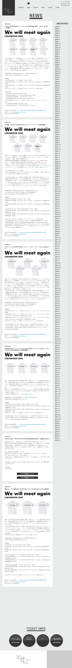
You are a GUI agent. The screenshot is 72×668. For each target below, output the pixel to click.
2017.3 (57, 256)
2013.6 (57, 351)
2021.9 (57, 151)
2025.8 (57, 52)
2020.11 (57, 164)
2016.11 (57, 265)
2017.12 (57, 237)
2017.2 (57, 259)
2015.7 (57, 299)
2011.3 (57, 408)
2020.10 (57, 166)
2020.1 (57, 185)
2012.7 (57, 375)
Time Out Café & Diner (65, 5)
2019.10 (57, 191)
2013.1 (57, 362)
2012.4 (57, 381)
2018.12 (57, 212)
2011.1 (57, 413)
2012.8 (57, 372)
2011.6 (57, 402)
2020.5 (57, 176)
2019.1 (57, 210)
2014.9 (57, 320)
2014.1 (57, 337)
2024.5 (57, 83)
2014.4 (57, 330)
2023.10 (57, 98)
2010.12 (57, 415)
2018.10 (57, 216)
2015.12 (57, 288)
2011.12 (57, 389)
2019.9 (57, 193)
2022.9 (57, 126)
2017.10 (57, 242)
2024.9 (57, 75)
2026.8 (57, 26)
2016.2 (57, 284)
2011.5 (57, 404)
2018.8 (57, 221)
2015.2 (57, 309)
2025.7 (57, 54)
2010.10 (57, 419)
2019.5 (57, 202)
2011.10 (57, 394)
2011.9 (57, 396)
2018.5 (57, 227)
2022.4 (57, 136)
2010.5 (57, 429)
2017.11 (57, 240)
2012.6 (57, 377)
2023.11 (57, 96)
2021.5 (57, 153)
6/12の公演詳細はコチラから (27, 477)
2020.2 (57, 183)
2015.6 (57, 301)
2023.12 (57, 94)
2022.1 (57, 143)
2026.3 (57, 37)
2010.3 (57, 434)
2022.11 (57, 121)
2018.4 (57, 229)
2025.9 (57, 50)
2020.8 (57, 170)
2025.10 (57, 48)
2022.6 (57, 132)
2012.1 (57, 387)
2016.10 (57, 267)
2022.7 (57, 130)
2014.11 (57, 315)
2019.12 (57, 187)
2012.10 (57, 368)
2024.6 (57, 81)
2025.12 (57, 43)
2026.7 (57, 29)
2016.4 (57, 280)
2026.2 (57, 39)
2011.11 (57, 391)
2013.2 (57, 360)
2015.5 (57, 303)
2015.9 (57, 294)
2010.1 (57, 438)
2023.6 (57, 107)
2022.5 (57, 134)
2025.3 (57, 62)
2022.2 (57, 140)
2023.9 (57, 100)
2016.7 (57, 273)
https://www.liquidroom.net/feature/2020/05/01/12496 (33, 110)
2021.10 (57, 149)
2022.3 (57, 138)
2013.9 (57, 345)
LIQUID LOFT (63, 3)
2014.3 (57, 332)
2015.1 (57, 311)
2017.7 (57, 248)
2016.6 (57, 275)
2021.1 (57, 159)
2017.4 (57, 254)
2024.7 (57, 79)
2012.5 (57, 379)
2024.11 (57, 71)
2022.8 (57, 128)
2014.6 (57, 326)
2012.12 (57, 364)
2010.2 (57, 436)
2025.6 (57, 56)
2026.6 (57, 31)
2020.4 (57, 178)
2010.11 (57, 417)
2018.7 (57, 223)
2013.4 (57, 356)
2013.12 (57, 339)
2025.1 (57, 67)
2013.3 (57, 358)
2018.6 (57, 225)
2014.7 (57, 324)
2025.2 (57, 64)
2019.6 (57, 199)
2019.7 (57, 197)
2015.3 (57, 307)
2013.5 (57, 353)
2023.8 (57, 102)
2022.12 (57, 119)
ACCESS (50, 7)
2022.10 (57, 124)
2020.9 (57, 168)
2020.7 (57, 172)
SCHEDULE (21, 7)
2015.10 (57, 292)
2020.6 (57, 174)
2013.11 (57, 341)
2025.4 (57, 60)
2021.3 (57, 157)
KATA (68, 3)
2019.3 (57, 206)
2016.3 (57, 282)
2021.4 (57, 155)
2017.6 (57, 250)
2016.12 (57, 263)
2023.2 (57, 115)
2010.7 (57, 425)
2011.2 (57, 410)
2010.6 (57, 427)
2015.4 (57, 305)
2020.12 (57, 161)
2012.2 (57, 385)
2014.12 (57, 313)
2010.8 (57, 423)
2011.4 (57, 406)
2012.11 (57, 366)
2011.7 (57, 400)
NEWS (28, 7)
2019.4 (57, 204)
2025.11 (57, 45)
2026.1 (57, 41)
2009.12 (57, 440)
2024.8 (57, 77)
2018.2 (57, 233)
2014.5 (57, 328)
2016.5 (57, 278)
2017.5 (57, 252)
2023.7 (57, 105)
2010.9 (57, 421)
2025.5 (57, 58)
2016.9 (57, 269)
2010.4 (57, 432)
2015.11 (57, 290)
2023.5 (57, 109)
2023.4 (57, 111)
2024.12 (57, 69)
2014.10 (57, 318)
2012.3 (57, 383)
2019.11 (57, 189)
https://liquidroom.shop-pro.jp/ (18, 112)
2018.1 (57, 235)
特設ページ (43, 167)
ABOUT (43, 7)
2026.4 (57, 35)
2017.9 (57, 244)
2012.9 (57, 370)
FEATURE (35, 7)
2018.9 (57, 218)
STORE (57, 7)
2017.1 (57, 261)
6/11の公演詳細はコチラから (27, 473)
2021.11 (57, 147)
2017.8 (57, 246)
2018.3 (57, 231)
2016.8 (57, 271)
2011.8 (57, 398)
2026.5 (57, 33)
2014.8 (57, 322)
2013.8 (57, 347)
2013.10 (57, 343)
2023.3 (57, 113)
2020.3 (57, 180)
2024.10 (57, 73)
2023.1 (57, 117)
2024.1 (57, 92)
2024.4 (57, 86)
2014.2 (57, 334)
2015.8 (57, 297)
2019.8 (57, 195)
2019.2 (57, 208)
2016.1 (57, 286)
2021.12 (57, 145)
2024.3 (57, 88)
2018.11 (57, 214)
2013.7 (57, 349)
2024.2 (57, 90)
